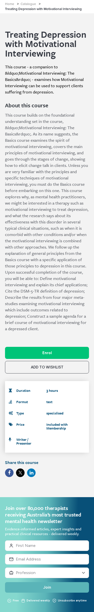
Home (9, 4)
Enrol (47, 353)
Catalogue (28, 4)
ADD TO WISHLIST (47, 367)
